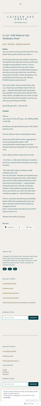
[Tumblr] (5, 269)
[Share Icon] (10, 269)
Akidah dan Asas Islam (23, 44)
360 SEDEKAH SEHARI (9, 283)
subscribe (33, 317)
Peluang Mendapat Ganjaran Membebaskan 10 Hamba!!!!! (19, 302)
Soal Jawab (11, 44)
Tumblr (5, 370)
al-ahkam (22, 216)
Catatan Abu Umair (21, 18)
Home (5, 44)
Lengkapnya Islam (8, 288)
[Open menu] (20, 4)
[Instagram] (15, 269)
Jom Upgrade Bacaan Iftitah (11, 298)
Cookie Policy (6, 397)
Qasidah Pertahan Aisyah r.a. (11, 293)
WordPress (6, 372)
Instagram (6, 374)
